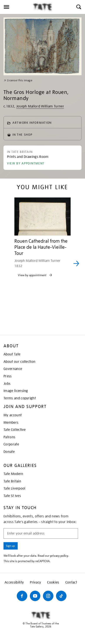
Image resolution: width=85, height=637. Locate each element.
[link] (17, 80)
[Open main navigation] (16, 7)
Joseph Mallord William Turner (40, 106)
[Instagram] (48, 596)
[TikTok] (61, 596)
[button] (78, 6)
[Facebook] (22, 596)
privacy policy (59, 556)
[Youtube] (35, 596)
